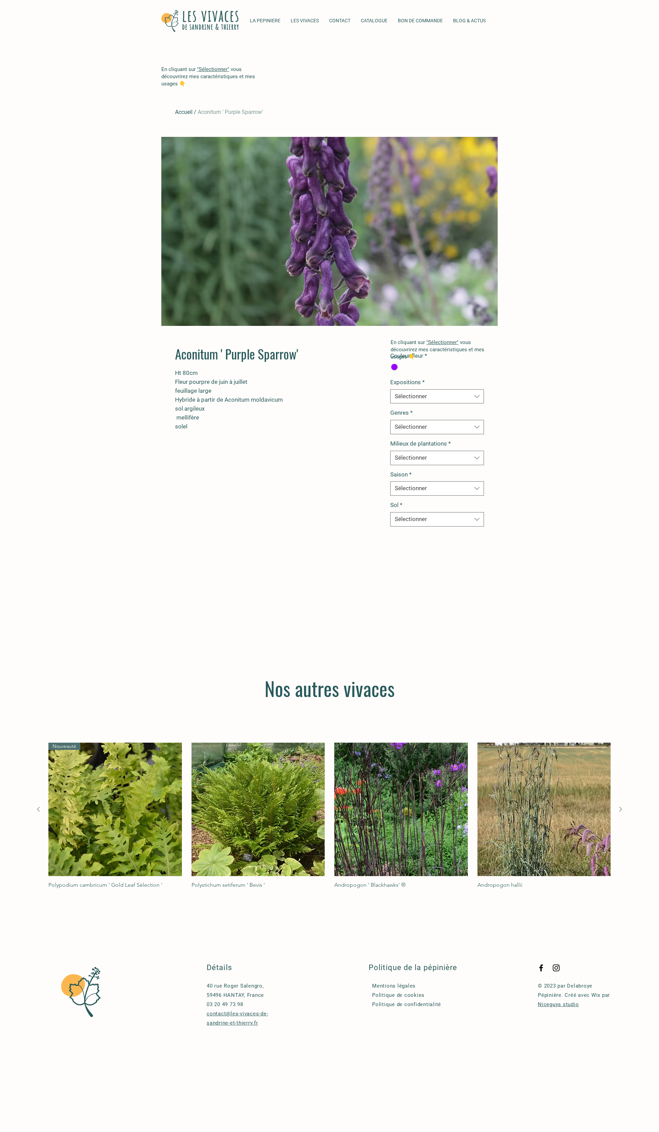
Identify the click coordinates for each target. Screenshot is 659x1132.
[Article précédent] (38, 809)
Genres (401, 412)
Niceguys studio (558, 1004)
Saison (401, 474)
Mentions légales (394, 986)
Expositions (407, 382)
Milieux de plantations (420, 443)
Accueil (184, 112)
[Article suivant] (620, 809)
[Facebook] (541, 967)
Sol (396, 505)
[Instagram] (556, 967)
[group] (329, 815)
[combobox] (437, 396)
